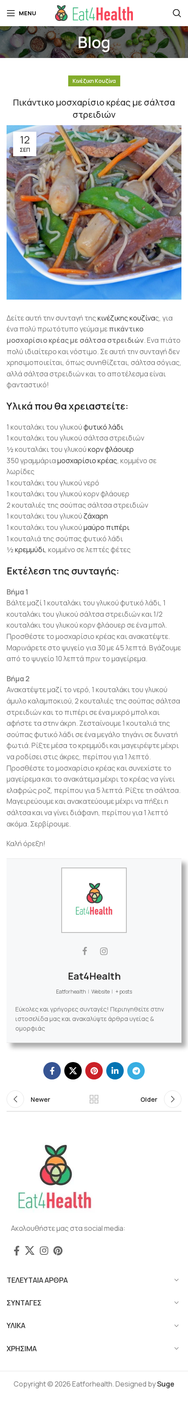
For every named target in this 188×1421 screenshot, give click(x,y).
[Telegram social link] (136, 1070)
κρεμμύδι (30, 549)
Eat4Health (94, 976)
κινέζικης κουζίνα (126, 318)
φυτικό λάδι (103, 427)
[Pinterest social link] (94, 1070)
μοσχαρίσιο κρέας (87, 460)
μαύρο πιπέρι (106, 527)
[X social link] (73, 1070)
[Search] (177, 13)
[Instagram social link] (44, 1250)
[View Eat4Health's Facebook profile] (84, 951)
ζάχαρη (96, 516)
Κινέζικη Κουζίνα (94, 81)
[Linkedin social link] (115, 1070)
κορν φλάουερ (111, 449)
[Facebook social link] (52, 1070)
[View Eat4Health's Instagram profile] (103, 951)
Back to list (94, 1099)
